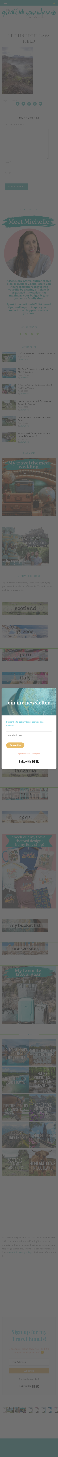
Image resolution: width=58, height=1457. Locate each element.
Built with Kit (29, 761)
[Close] (52, 692)
